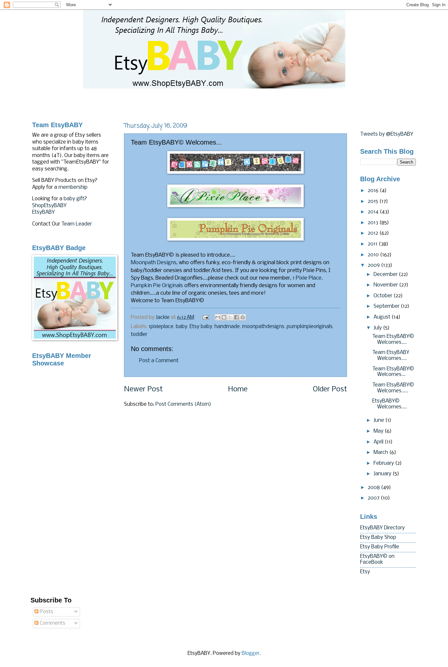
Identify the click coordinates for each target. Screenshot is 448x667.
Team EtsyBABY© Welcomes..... (393, 388)
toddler (139, 334)
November (386, 285)
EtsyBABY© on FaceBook (377, 559)
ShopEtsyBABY (49, 205)
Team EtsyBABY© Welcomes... (393, 372)
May (379, 431)
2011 (373, 244)
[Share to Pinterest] (242, 317)
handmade (227, 326)
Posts (45, 612)
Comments (51, 623)
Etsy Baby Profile (379, 547)
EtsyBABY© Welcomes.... (389, 404)
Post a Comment (158, 360)
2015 (373, 201)
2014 (374, 212)
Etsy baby (201, 326)
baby (181, 326)
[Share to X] (230, 317)
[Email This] (217, 317)
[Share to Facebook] (236, 317)
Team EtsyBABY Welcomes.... (390, 355)
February (384, 463)
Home (238, 389)
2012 (373, 233)
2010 (374, 255)
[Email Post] (205, 317)
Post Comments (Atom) (183, 404)
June (379, 420)
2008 (374, 487)
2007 (374, 498)
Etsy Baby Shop (378, 537)
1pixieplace (161, 326)
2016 (374, 190)
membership (73, 187)
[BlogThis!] (224, 317)
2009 (374, 265)
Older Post (330, 389)
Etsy (365, 572)
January (383, 474)
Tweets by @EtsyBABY (386, 134)
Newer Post (143, 389)
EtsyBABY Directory (382, 528)
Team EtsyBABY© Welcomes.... (393, 339)
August (383, 317)
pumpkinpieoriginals (310, 326)
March (381, 452)
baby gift (74, 199)
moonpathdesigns (263, 326)
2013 (373, 223)
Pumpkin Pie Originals (157, 285)
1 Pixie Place (307, 278)
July (378, 328)
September (387, 306)
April (379, 442)
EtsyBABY (43, 212)
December (386, 274)
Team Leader (76, 224)
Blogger (250, 653)
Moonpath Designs (153, 262)
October (384, 296)
